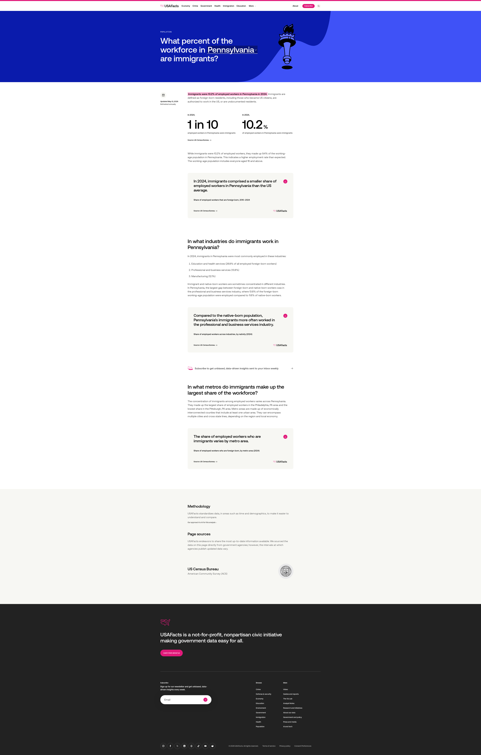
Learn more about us (171, 653)
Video (285, 689)
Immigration (228, 6)
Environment (261, 708)
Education (241, 6)
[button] (232, 49)
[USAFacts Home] (169, 6)
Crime (195, 6)
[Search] (319, 6)
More (251, 6)
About (295, 6)
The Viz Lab (287, 699)
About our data (289, 713)
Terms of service (268, 746)
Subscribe (308, 6)
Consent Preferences (302, 746)
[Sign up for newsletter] (205, 700)
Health (217, 6)
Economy (186, 6)
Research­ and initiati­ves (292, 708)
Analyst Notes (288, 703)
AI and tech (287, 727)
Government (206, 6)
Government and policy (292, 717)
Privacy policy (284, 746)
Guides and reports (291, 694)
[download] (285, 181)
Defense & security (263, 694)
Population (166, 32)
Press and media (289, 722)
